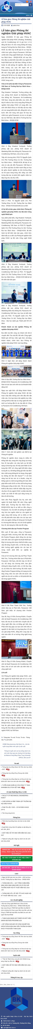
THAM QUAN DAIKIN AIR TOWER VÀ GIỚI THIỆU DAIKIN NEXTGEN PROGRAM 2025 (16, 919)
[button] (28, 15)
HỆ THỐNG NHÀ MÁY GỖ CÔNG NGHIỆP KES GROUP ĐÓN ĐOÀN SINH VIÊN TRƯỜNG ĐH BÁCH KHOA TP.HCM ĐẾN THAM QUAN (16, 926)
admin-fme (16, 25)
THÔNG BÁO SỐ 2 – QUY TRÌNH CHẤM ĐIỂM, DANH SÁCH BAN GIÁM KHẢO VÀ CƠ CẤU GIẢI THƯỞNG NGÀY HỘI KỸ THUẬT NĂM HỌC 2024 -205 (15, 886)
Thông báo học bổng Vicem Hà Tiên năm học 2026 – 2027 (16, 768)
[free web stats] (16, 980)
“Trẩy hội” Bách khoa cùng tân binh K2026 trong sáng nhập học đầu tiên (15, 960)
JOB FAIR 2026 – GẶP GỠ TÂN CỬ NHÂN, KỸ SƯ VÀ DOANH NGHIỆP (16, 869)
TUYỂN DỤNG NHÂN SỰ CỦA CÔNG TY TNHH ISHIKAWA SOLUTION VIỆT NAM (15, 786)
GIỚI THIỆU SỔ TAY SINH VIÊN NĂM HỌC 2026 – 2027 (16, 834)
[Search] (30, 4)
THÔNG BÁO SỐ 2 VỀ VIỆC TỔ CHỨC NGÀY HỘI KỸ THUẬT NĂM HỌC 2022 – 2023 (16, 894)
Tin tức (18, 737)
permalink (9, 740)
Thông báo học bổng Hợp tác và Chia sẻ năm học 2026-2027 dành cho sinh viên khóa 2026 (16, 780)
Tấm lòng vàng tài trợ (8, 813)
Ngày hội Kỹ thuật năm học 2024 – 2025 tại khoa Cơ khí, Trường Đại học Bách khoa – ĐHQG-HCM (15, 878)
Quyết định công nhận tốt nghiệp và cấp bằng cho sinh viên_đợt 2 (16, 828)
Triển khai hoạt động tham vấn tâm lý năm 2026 (16, 821)
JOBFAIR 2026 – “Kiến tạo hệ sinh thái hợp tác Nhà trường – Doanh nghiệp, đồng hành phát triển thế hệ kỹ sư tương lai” (16, 852)
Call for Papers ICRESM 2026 (9, 864)
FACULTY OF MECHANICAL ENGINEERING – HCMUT (15, 797)
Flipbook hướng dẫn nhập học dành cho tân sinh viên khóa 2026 (15, 840)
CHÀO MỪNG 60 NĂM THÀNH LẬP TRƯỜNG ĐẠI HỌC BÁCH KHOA (16, 802)
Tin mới (13, 737)
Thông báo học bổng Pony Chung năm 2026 (15, 773)
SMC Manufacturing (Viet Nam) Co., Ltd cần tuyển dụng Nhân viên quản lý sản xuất (16, 745)
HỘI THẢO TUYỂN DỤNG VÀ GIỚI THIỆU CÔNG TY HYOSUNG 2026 (16, 859)
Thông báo (7, 737)
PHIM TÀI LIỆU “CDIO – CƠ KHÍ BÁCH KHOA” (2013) (15, 808)
